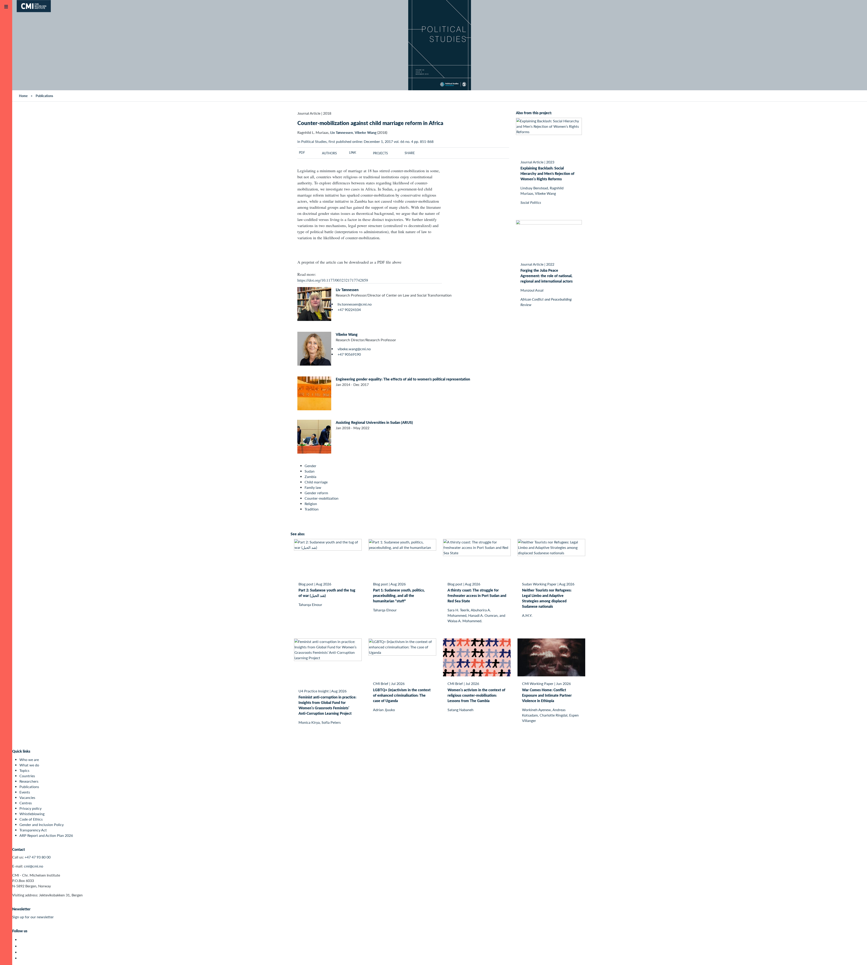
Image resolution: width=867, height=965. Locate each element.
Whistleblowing (31, 813)
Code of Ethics (31, 819)
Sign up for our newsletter (33, 916)
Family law (313, 487)
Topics (24, 770)
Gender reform (316, 492)
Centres (25, 802)
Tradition (312, 509)
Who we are (29, 759)
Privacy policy (30, 808)
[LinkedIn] (22, 958)
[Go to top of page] (856, 955)
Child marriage (316, 482)
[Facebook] (22, 946)
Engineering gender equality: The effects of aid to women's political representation (403, 379)
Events (24, 792)
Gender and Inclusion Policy (41, 824)
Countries (27, 775)
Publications (29, 786)
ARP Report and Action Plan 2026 (46, 835)
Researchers (28, 781)
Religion (311, 503)
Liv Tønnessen (347, 289)
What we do (29, 765)
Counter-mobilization (321, 498)
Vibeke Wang (347, 334)
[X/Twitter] (22, 939)
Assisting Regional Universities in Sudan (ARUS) (374, 422)
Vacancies (27, 797)
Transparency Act (33, 830)
